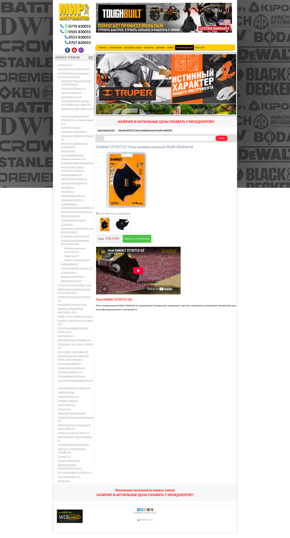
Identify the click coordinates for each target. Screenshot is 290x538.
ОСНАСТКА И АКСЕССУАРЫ (74, 285)
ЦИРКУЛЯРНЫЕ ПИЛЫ (74, 179)
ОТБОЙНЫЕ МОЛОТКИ (74, 132)
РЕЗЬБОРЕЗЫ (68, 273)
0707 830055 (80, 43)
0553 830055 (80, 37)
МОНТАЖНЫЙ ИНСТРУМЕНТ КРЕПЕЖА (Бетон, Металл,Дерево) (77, 120)
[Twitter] (141, 509)
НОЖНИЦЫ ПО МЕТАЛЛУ (75, 237)
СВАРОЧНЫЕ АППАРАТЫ (72, 414)
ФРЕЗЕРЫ (67, 188)
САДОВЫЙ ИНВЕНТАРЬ (72, 377)
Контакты (148, 48)
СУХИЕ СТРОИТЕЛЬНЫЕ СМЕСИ (75, 317)
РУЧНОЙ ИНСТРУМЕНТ (72, 305)
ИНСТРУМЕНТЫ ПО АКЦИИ (73, 69)
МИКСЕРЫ (68, 151)
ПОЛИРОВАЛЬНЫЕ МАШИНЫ (77, 163)
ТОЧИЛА (67, 225)
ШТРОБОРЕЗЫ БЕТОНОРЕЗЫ (77, 212)
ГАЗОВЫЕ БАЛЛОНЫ (69, 461)
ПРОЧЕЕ (64, 481)
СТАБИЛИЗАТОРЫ (68, 397)
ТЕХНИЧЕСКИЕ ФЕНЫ (73, 221)
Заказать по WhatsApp (137, 239)
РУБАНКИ (67, 192)
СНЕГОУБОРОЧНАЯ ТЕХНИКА (74, 388)
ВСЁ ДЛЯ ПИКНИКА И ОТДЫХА (75, 473)
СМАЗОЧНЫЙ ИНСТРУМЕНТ (76, 269)
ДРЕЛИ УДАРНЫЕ (71, 93)
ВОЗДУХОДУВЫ (70, 216)
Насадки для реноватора (77, 260)
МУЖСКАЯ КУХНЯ (69, 477)
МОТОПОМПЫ (67, 405)
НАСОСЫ (64, 409)
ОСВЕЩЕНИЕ (69, 264)
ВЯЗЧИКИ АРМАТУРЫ (72, 277)
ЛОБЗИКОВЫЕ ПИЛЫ (73, 196)
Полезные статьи (132, 48)
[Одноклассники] (145, 509)
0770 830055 (80, 26)
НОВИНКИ (65, 65)
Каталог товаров (67, 57)
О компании (115, 48)
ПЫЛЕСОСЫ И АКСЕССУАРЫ (74, 433)
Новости (199, 48)
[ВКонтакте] (138, 509)
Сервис (170, 48)
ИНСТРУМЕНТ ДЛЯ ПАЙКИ (73, 352)
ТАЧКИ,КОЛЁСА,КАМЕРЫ (72, 368)
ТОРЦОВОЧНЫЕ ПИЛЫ (74, 183)
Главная (102, 48)
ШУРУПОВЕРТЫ (71, 97)
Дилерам (160, 48)
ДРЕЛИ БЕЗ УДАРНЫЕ (73, 89)
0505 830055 (80, 32)
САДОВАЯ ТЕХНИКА (70, 372)
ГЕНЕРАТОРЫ (66, 393)
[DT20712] (105, 224)
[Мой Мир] (148, 509)
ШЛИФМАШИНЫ (71, 175)
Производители (184, 48)
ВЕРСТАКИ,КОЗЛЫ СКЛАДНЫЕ (74, 340)
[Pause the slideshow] (227, 84)
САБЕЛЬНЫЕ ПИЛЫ (72, 200)
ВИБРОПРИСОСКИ (71, 281)
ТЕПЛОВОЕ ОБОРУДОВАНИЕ (73, 445)
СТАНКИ (64, 457)
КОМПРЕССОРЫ (68, 401)
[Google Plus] (151, 509)
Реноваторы (71, 256)
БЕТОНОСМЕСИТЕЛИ (69, 364)
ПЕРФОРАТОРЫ (71, 128)
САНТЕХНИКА (66, 336)
